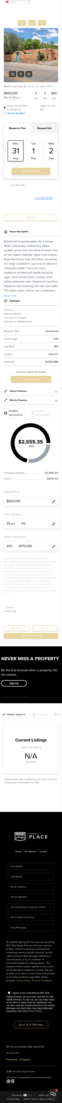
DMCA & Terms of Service (35, 1099)
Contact (43, 851)
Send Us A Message (31, 1024)
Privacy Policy (23, 980)
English (12, 2)
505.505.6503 (12, 1053)
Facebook (11, 1059)
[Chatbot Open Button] (53, 1094)
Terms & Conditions (42, 980)
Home (18, 851)
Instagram (25, 1059)
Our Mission (30, 851)
